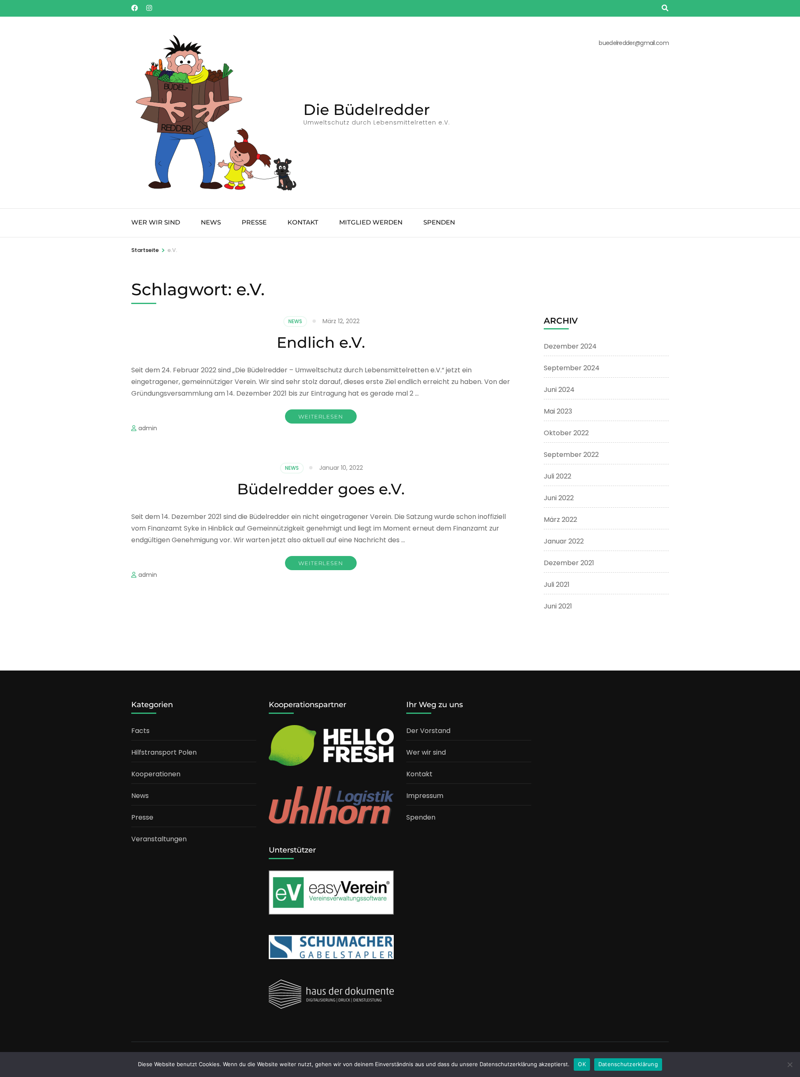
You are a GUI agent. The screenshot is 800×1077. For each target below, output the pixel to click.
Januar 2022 (564, 541)
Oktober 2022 (566, 433)
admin (147, 428)
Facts (140, 730)
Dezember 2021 (569, 563)
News (211, 222)
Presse (254, 222)
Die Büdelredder (366, 109)
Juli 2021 (557, 584)
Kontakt (303, 222)
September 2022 (571, 454)
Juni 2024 (559, 389)
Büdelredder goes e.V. (321, 489)
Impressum (424, 795)
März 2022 (560, 519)
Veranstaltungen (159, 839)
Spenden (439, 222)
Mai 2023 (558, 411)
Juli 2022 (557, 476)
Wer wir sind (155, 222)
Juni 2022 (559, 498)
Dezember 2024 (570, 346)
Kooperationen (155, 774)
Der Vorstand (428, 730)
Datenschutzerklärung (628, 1064)
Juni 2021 (558, 606)
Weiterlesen (320, 416)
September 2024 (572, 368)
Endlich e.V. (321, 342)
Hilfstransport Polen (164, 752)
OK (582, 1064)
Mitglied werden (370, 222)
